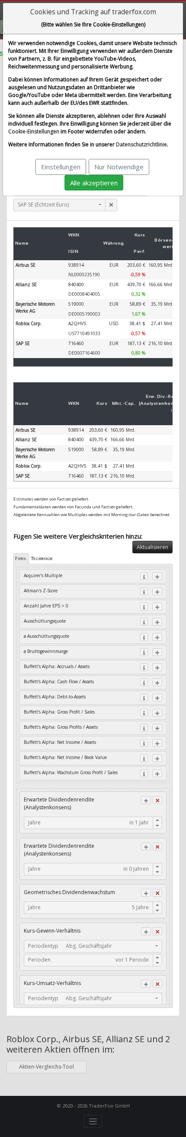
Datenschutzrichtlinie (141, 144)
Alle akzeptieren (94, 182)
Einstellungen (60, 166)
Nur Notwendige (119, 166)
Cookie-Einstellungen (33, 131)
